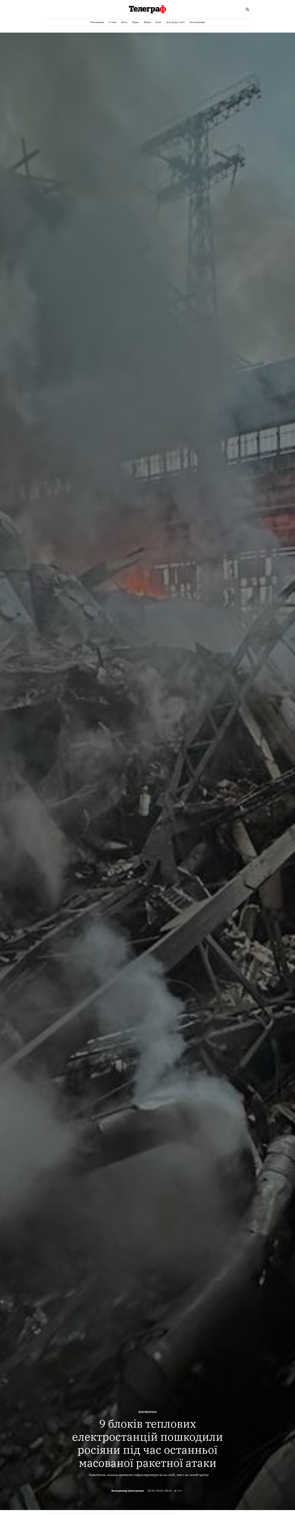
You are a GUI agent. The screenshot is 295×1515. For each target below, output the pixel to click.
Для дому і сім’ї (175, 22)
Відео (135, 22)
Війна (147, 22)
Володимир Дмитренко (127, 1490)
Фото (124, 22)
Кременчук (147, 1412)
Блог (158, 22)
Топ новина (97, 22)
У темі (112, 22)
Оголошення (197, 22)
